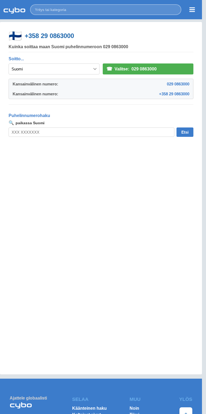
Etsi (185, 132)
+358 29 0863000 (49, 35)
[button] (105, 9)
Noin (134, 408)
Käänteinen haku (89, 408)
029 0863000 (178, 84)
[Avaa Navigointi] (192, 9)
